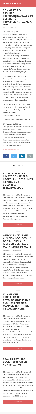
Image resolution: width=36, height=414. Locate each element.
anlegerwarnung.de (12, 3)
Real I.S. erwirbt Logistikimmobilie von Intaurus (15, 362)
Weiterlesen (18, 224)
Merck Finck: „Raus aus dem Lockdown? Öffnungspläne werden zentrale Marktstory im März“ (17, 241)
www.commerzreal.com (11, 150)
